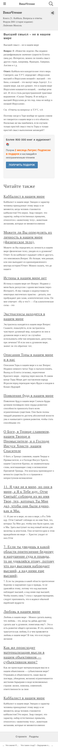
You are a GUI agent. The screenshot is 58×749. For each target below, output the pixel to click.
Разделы (34, 736)
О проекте (21, 736)
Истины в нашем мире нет (25, 277)
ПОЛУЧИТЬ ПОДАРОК (22, 165)
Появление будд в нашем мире (29, 395)
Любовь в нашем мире (22, 611)
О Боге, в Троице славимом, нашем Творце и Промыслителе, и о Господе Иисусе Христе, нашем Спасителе (27, 441)
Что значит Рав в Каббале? (17, 745)
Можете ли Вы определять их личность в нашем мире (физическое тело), (28, 237)
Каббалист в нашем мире (24, 196)
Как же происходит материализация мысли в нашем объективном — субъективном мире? (24, 654)
